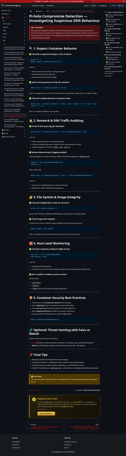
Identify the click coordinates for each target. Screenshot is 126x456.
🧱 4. (113, 55)
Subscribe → (88, 1)
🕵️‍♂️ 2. (113, 30)
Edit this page (36, 390)
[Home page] (31, 11)
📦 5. (113, 68)
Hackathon (50, 6)
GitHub (14, 445)
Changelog (102, 6)
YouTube (15, 448)
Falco (34, 343)
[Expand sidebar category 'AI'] (25, 20)
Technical (26, 6)
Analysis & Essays (38, 6)
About (86, 6)
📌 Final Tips (108, 76)
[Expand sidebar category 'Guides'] (25, 27)
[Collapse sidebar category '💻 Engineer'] (25, 17)
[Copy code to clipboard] (97, 59)
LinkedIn (15, 442)
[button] (14, 30)
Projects (94, 6)
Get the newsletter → (46, 413)
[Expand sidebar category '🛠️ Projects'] (25, 23)
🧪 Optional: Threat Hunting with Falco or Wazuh (114, 72)
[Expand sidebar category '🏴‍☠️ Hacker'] (25, 13)
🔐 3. (112, 43)
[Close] (123, 1)
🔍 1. (114, 12)
